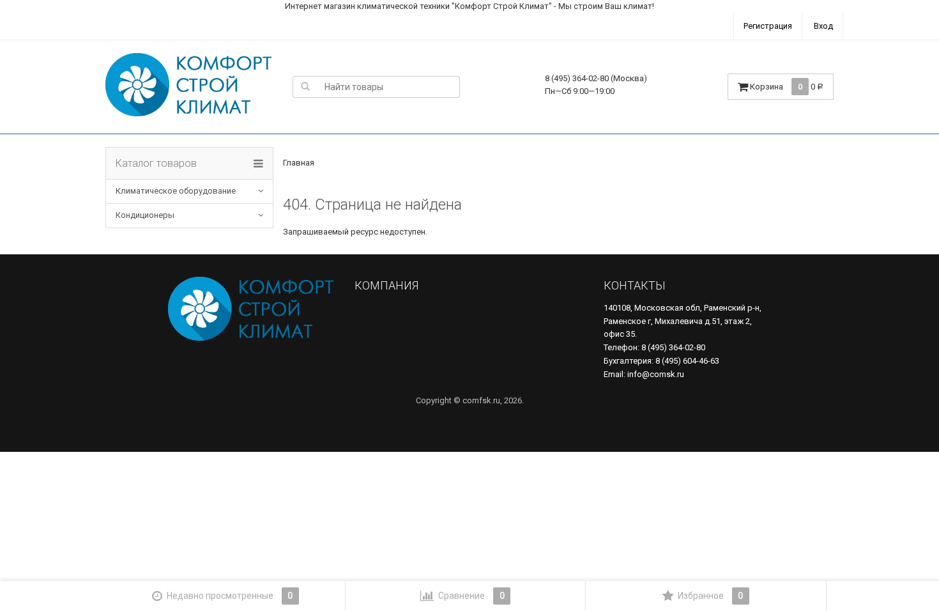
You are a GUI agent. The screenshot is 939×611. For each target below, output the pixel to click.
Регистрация (768, 26)
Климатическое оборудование (176, 191)
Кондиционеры (145, 215)
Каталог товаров (156, 163)
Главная (298, 162)
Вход (823, 26)
